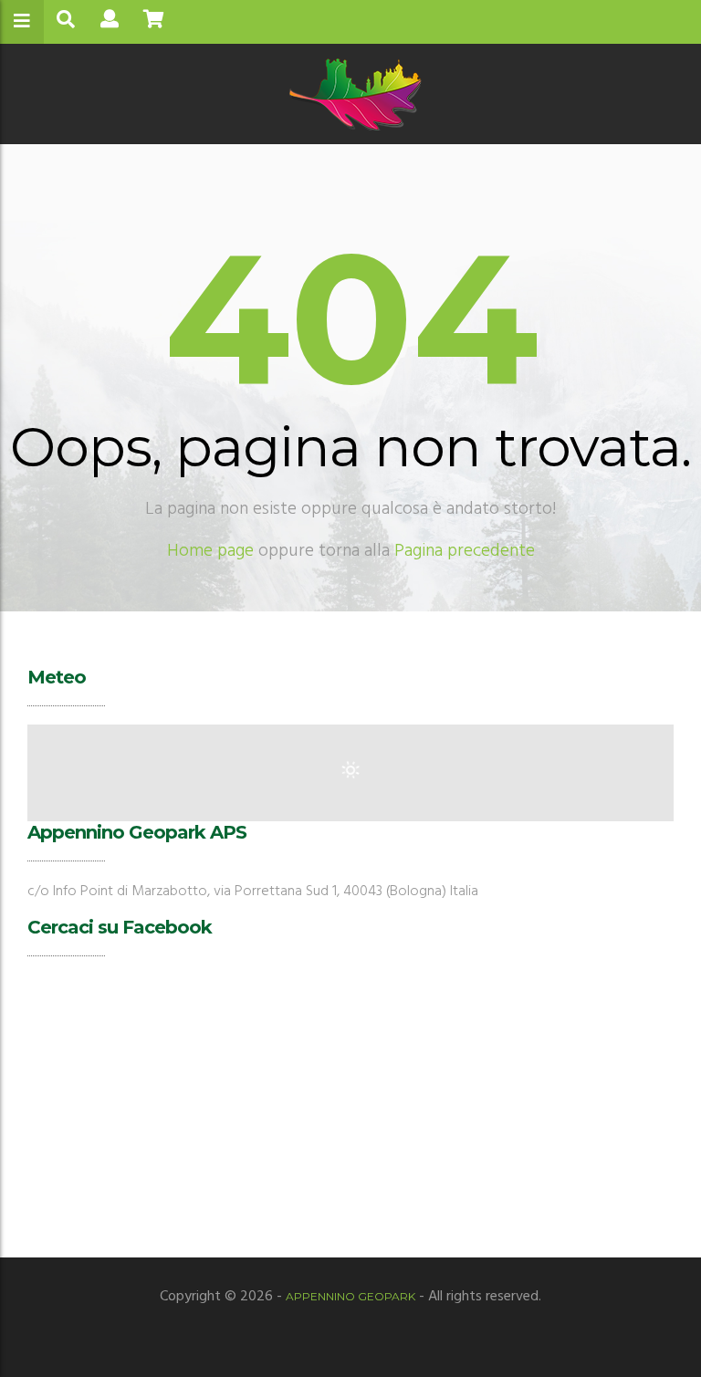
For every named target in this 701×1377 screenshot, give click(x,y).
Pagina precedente (464, 551)
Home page (210, 551)
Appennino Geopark (350, 1296)
